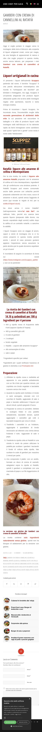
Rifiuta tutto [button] (23, 722)
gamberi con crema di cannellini (16, 558)
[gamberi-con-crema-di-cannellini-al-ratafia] (21, 36)
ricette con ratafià (8, 567)
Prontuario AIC (27, 366)
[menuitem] (26, 4)
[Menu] (38, 4)
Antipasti (5, 24)
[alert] (16, 713)
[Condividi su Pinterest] (28, 584)
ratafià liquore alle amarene (17, 561)
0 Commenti (17, 553)
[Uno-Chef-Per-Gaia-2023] (17, 4)
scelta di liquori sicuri (11, 204)
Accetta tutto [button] (10, 722)
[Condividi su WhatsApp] (21, 584)
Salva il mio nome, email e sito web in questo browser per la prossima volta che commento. (21, 689)
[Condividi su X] (13, 584)
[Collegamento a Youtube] (37, 721)
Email (29, 676)
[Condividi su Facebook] (6, 584)
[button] (16, 726)
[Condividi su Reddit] (35, 584)
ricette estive (18, 567)
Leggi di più (18, 714)
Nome (29, 669)
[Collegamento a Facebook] (31, 721)
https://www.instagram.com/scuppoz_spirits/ (21, 260)
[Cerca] (26, 4)
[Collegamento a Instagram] (34, 721)
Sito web (29, 682)
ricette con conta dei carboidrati (17, 564)
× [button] (29, 699)
